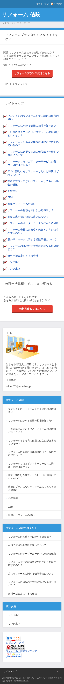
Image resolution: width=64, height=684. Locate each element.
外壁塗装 (13, 191)
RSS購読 (58, 4)
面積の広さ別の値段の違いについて (28, 216)
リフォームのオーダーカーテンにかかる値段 (33, 223)
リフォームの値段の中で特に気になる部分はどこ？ (32, 583)
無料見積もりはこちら (32, 308)
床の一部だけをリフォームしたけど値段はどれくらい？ (32, 477)
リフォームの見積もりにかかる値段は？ (31, 210)
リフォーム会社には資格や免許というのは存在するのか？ (32, 563)
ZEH (10, 197)
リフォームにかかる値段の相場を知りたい (32, 125)
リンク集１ (14, 262)
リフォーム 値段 (21, 14)
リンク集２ (14, 268)
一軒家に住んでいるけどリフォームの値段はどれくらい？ (32, 430)
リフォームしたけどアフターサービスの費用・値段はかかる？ (31, 465)
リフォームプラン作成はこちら (32, 73)
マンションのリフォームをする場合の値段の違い (32, 410)
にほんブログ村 (15, 642)
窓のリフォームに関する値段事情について (32, 239)
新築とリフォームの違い (22, 203)
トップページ (6, 23)
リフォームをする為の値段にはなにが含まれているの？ (32, 442)
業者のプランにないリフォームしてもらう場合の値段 (32, 488)
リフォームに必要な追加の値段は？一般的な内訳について (32, 454)
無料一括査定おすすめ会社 (23, 255)
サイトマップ (43, 4)
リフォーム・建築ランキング (21, 651)
